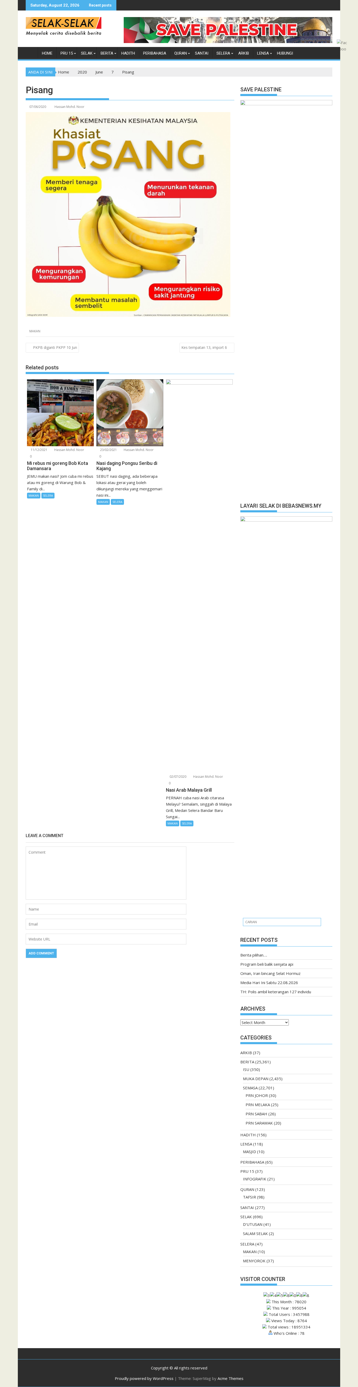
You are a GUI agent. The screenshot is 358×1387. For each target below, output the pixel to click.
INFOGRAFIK (254, 1178)
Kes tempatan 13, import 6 (204, 347)
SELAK (87, 53)
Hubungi (285, 53)
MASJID (249, 1151)
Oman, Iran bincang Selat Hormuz (270, 973)
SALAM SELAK (255, 1233)
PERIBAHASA (154, 53)
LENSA (263, 53)
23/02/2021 (108, 450)
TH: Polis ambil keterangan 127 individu (275, 991)
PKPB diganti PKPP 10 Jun (55, 347)
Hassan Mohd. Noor (69, 106)
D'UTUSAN (252, 1224)
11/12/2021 (38, 450)
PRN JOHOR (257, 1095)
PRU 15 (67, 53)
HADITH (128, 53)
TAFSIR (249, 1197)
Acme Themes (230, 1378)
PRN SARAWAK (259, 1123)
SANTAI (201, 53)
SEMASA (250, 1087)
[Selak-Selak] (31, 52)
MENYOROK (254, 1260)
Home (47, 53)
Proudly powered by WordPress (144, 1378)
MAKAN (34, 331)
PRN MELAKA (258, 1104)
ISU (246, 1069)
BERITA (107, 53)
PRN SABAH (256, 1113)
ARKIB (243, 53)
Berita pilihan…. (253, 955)
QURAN (180, 53)
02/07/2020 (177, 776)
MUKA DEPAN (255, 1078)
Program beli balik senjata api (266, 964)
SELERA (223, 53)
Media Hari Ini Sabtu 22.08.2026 (269, 982)
